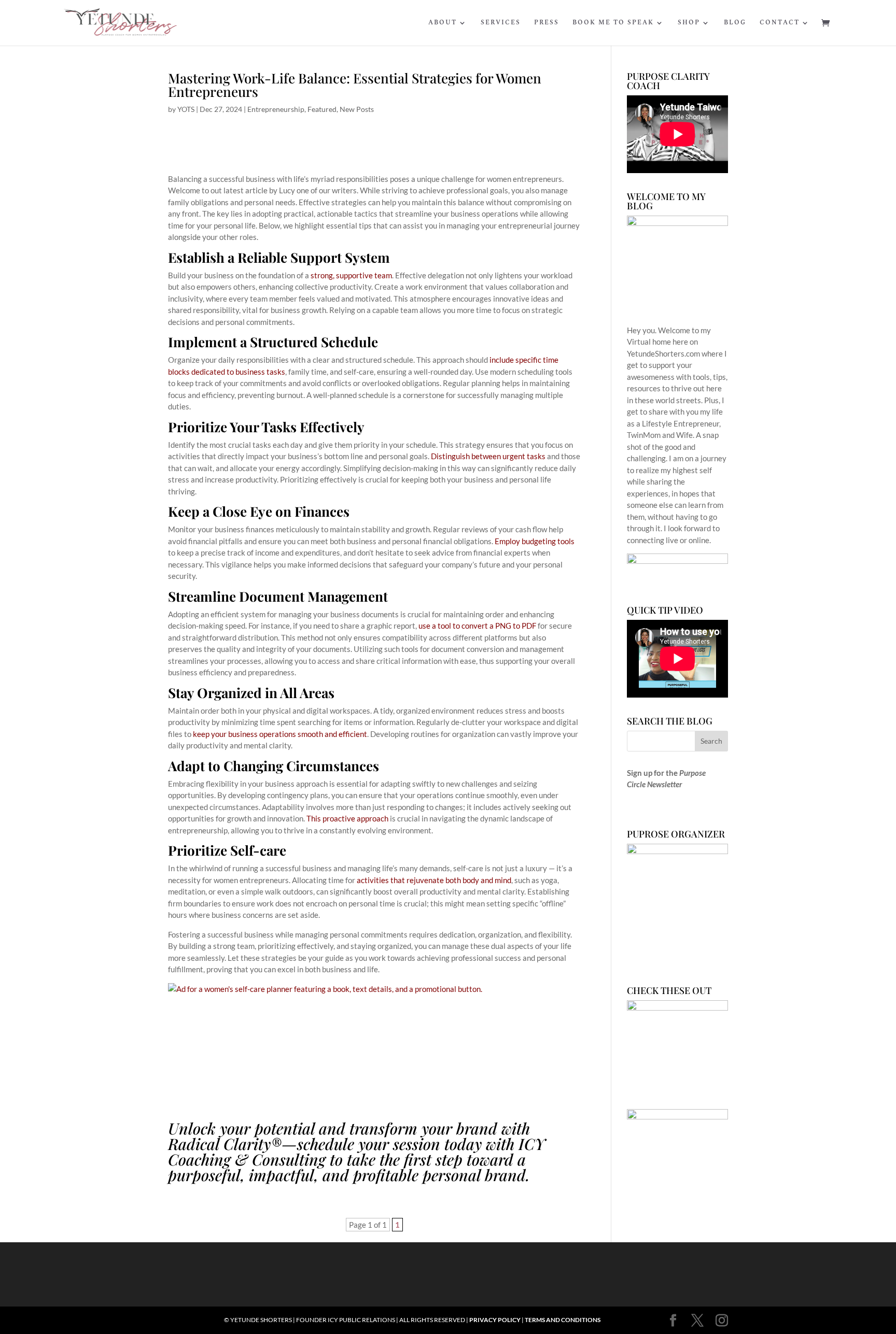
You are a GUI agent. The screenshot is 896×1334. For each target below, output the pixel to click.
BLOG (735, 23)
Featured (322, 109)
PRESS (546, 23)
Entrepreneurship (275, 109)
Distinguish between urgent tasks (488, 456)
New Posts (357, 109)
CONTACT (780, 23)
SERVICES (501, 23)
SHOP (689, 23)
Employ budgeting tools (535, 541)
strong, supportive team (351, 275)
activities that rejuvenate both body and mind (434, 880)
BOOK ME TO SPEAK (613, 23)
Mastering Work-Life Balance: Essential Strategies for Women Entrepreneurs (354, 85)
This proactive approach (347, 818)
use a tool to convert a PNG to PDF (477, 625)
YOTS (185, 109)
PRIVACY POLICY (495, 1320)
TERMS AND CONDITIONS (562, 1320)
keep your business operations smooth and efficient (280, 734)
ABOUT (442, 23)
